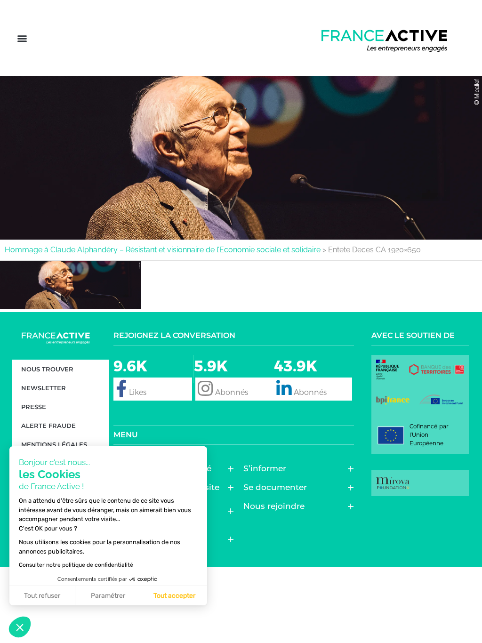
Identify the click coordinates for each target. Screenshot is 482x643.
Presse (33, 406)
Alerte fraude (48, 425)
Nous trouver (47, 369)
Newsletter (43, 388)
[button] (22, 38)
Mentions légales (54, 444)
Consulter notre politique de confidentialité (76, 565)
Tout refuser (42, 596)
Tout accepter (174, 596)
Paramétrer (108, 596)
